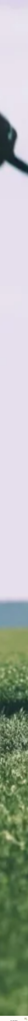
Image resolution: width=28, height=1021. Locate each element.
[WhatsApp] (25, 1018)
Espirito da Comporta (14, 510)
